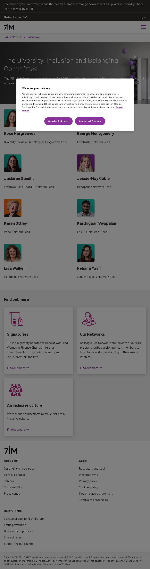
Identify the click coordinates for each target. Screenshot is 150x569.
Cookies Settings (58, 121)
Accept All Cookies (90, 121)
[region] (75, 104)
